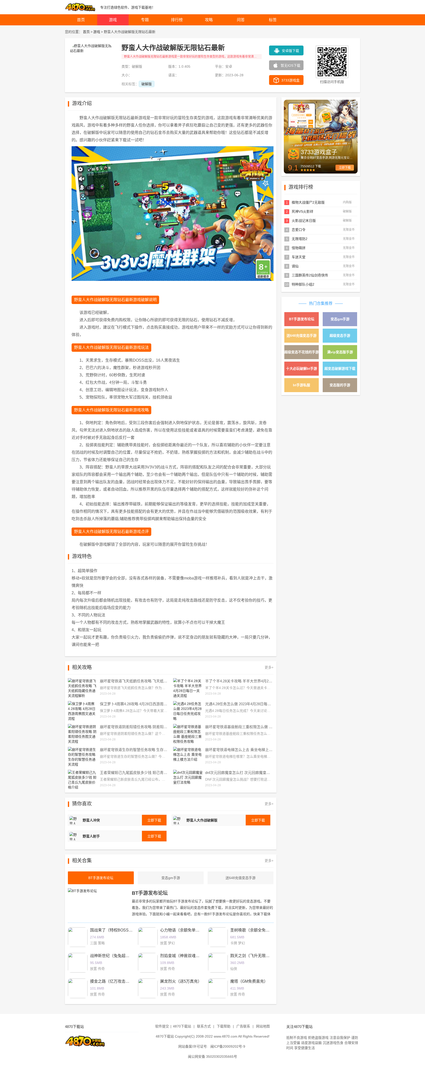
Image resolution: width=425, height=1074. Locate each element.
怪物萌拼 (298, 248)
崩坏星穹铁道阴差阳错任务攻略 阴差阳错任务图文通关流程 (134, 727)
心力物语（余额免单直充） (183, 930)
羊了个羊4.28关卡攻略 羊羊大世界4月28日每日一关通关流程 (239, 681)
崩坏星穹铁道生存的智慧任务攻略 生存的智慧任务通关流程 (134, 750)
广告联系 (243, 1026)
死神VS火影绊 (302, 211)
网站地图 (263, 1026)
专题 (145, 20)
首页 (81, 20)
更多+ (269, 667)
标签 (273, 20)
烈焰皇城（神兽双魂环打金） (185, 956)
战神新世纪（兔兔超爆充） (113, 956)
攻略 (209, 20)
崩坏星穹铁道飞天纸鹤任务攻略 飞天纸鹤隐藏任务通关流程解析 (134, 681)
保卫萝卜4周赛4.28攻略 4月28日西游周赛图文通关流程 (134, 704)
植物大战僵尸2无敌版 (308, 202)
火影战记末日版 (304, 221)
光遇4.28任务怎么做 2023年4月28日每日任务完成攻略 (239, 704)
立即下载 (345, 167)
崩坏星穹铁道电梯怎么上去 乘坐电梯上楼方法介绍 (239, 750)
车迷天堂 (298, 257)
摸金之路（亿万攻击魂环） (113, 981)
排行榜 (177, 20)
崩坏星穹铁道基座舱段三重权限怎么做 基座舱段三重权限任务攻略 (239, 727)
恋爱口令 (298, 230)
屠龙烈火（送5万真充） (181, 981)
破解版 (146, 84)
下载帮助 (223, 1026)
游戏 (113, 20)
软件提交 (162, 1026)
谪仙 (295, 266)
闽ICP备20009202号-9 (227, 1046)
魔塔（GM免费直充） (249, 981)
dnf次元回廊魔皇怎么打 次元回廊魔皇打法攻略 (239, 772)
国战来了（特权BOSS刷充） (115, 930)
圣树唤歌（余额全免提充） (253, 930)
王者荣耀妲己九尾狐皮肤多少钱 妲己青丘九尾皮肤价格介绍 (134, 772)
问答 (241, 20)
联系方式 (204, 1026)
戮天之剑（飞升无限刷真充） (255, 956)
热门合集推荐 (321, 303)
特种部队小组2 (303, 284)
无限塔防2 (299, 239)
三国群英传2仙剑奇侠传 (310, 275)
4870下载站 (182, 1026)
